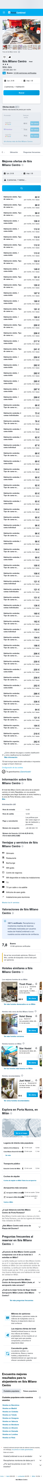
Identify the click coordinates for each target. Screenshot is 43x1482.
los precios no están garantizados (22, 1449)
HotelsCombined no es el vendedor (17, 1456)
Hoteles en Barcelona (11, 1405)
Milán (33, 1476)
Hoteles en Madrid (10, 1408)
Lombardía (21, 1476)
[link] (19, 1004)
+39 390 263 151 (9, 69)
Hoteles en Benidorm (11, 1424)
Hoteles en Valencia (10, 1421)
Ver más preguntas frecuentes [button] (21, 1300)
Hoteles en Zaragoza (11, 1418)
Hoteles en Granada (10, 1431)
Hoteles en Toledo (10, 1415)
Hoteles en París (9, 1437)
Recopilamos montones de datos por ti (19, 1460)
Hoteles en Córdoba (10, 1411)
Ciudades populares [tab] (11, 1391)
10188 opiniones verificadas (24, 73)
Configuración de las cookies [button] (12, 767)
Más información (10, 757)
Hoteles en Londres (10, 1434)
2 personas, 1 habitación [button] (14, 86)
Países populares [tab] (30, 1391)
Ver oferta (32, 998)
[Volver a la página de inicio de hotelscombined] (17, 12)
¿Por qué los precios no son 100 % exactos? (17, 1465)
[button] (3, 12)
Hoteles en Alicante (10, 1428)
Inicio (2, 1476)
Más (3, 799)
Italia (7, 1476)
